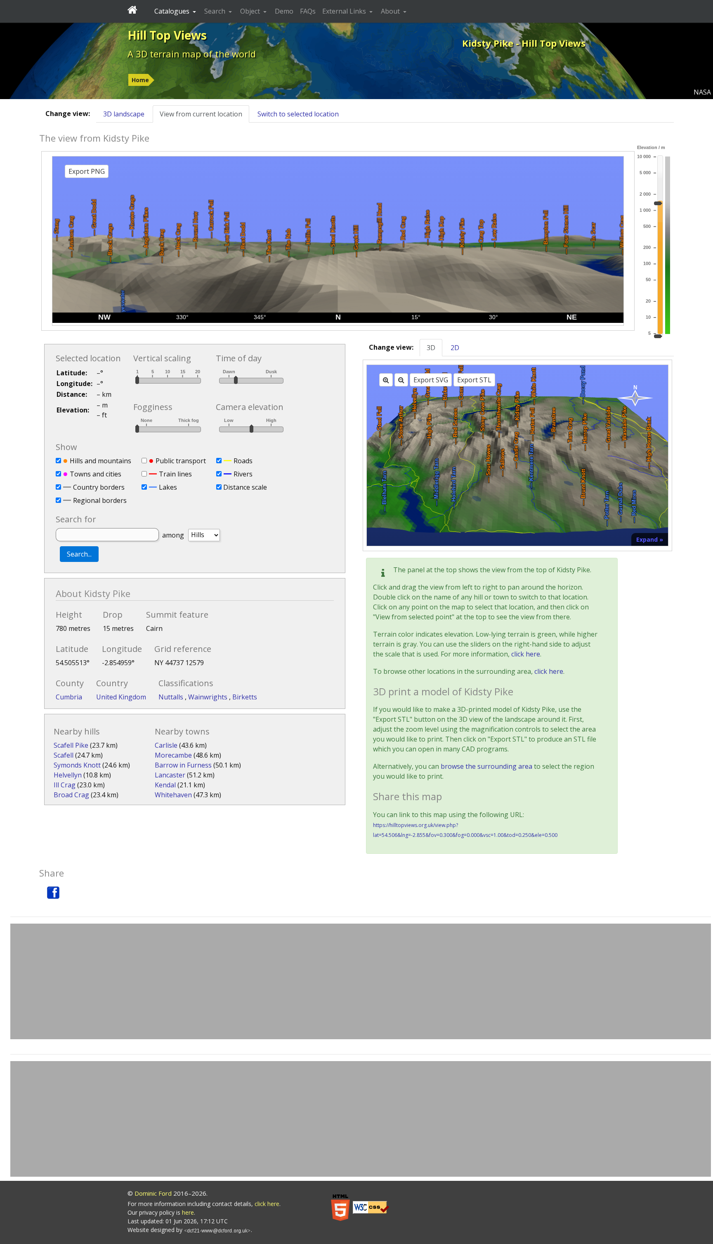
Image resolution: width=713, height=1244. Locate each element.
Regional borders (100, 500)
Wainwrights (208, 696)
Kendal (165, 784)
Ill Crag (65, 784)
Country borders (99, 487)
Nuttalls (171, 696)
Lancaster (170, 775)
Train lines (175, 474)
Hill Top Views (167, 35)
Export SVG (430, 379)
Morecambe (173, 755)
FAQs (308, 11)
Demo (284, 11)
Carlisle (166, 745)
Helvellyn (68, 775)
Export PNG (86, 171)
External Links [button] (345, 11)
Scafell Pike (71, 745)
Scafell (63, 755)
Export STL (474, 379)
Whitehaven (173, 794)
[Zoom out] (401, 379)
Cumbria (69, 696)
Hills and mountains (100, 460)
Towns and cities (95, 474)
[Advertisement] (360, 981)
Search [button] (215, 11)
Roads (243, 460)
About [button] (391, 11)
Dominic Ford (153, 1193)
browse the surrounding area (486, 766)
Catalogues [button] (172, 11)
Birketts (244, 696)
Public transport (181, 460)
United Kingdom (121, 696)
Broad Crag (71, 794)
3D (431, 347)
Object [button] (251, 11)
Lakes (168, 487)
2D (455, 347)
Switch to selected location (298, 113)
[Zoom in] (386, 379)
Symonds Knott (77, 765)
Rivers (243, 474)
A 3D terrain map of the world (191, 53)
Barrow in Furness (183, 765)
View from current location (201, 113)
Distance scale (245, 487)
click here (525, 654)
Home (140, 80)
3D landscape (123, 113)
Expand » (649, 539)
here (188, 1212)
